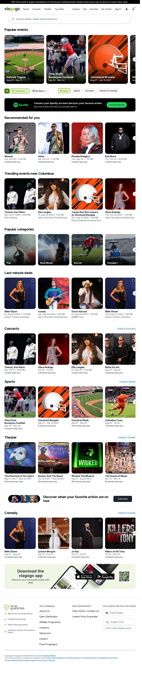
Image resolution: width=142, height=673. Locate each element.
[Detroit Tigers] (24, 59)
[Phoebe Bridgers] (87, 142)
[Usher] (53, 142)
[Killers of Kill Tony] (121, 538)
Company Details (49, 656)
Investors (44, 627)
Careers (43, 638)
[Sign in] (126, 9)
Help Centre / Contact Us (85, 611)
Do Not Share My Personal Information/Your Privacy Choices (29, 660)
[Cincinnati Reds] (87, 406)
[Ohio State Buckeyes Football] (66, 59)
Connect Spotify (117, 105)
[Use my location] (6, 91)
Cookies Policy (90, 658)
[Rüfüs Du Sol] (121, 353)
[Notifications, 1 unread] (133, 9)
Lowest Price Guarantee (85, 616)
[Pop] (20, 250)
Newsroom (45, 633)
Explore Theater (126, 437)
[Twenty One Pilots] (20, 198)
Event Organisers (48, 644)
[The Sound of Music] (121, 462)
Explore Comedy (126, 513)
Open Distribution (48, 616)
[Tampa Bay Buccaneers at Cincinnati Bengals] (87, 200)
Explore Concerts (126, 328)
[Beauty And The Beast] (53, 462)
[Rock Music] (53, 250)
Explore (76, 9)
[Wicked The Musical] (87, 462)
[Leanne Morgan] (53, 538)
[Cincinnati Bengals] (53, 406)
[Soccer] (87, 250)
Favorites (94, 9)
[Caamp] (53, 298)
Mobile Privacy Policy (108, 658)
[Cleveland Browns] (108, 59)
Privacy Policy (74, 658)
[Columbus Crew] (121, 406)
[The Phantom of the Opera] (20, 462)
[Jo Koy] (87, 538)
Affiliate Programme (49, 622)
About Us (44, 611)
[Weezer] (20, 142)
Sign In (118, 9)
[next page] (135, 59)
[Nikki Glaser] (20, 298)
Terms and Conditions (55, 658)
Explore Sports (127, 381)
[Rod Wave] (121, 142)
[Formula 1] (121, 250)
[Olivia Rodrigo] (121, 198)
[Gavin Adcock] (87, 298)
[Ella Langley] (53, 198)
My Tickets (107, 9)
